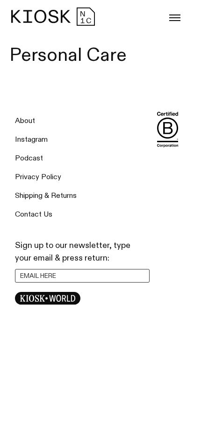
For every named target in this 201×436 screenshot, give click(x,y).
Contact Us (33, 214)
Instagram (31, 140)
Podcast (29, 158)
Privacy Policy (38, 177)
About (25, 121)
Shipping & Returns (46, 196)
